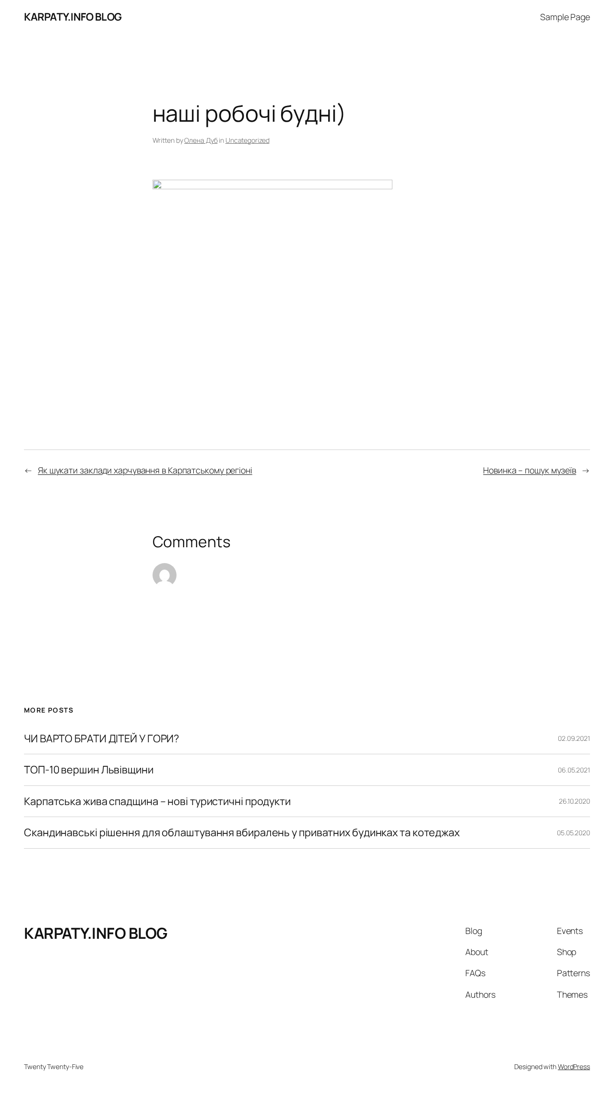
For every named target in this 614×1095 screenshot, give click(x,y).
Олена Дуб (200, 140)
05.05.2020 (573, 832)
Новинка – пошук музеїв (529, 470)
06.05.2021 (574, 769)
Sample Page (565, 17)
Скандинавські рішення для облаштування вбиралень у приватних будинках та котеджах (242, 832)
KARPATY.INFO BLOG (73, 17)
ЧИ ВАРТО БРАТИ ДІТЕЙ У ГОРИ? (101, 738)
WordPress (574, 1066)
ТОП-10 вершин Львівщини (89, 769)
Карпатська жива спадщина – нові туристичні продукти (157, 801)
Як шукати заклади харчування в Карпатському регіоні (145, 470)
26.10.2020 (574, 801)
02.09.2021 (574, 738)
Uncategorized (247, 140)
